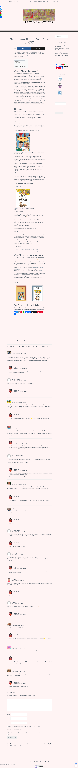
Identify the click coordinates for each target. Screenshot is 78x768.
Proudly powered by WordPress (34, 761)
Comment (9, 698)
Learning (33, 36)
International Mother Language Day (24, 55)
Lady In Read (16, 367)
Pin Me (17, 65)
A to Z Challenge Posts (36, 1)
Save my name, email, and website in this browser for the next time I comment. (24, 726)
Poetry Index (26, 1)
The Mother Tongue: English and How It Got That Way (27, 249)
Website (8, 722)
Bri (13, 647)
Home (10, 1)
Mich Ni (14, 579)
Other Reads (18, 62)
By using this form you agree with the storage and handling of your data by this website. (27, 732)
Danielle (14, 624)
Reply (25, 353)
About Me (54, 1)
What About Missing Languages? (20, 63)
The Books (16, 61)
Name (8, 714)
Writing (19, 1)
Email (8, 718)
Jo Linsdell (14, 482)
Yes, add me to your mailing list (14, 729)
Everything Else (47, 1)
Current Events (25, 36)
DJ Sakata (14, 400)
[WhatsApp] (1, 15)
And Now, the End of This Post (20, 66)
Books (14, 1)
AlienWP (47, 761)
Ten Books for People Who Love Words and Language (27, 251)
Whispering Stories (16, 379)
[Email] (1, 11)
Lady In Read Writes (39, 22)
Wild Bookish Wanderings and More (61, 55)
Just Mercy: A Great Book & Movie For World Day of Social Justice (18, 744)
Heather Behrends (16, 670)
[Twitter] (1, 9)
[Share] (1, 17)
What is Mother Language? (19, 59)
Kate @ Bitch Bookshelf (17, 455)
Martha (14, 352)
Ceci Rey (14, 602)
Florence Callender (16, 426)
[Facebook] (1, 7)
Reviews (39, 36)
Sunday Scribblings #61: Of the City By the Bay (41, 744)
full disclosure (24, 126)
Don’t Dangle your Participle (22, 187)
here (41, 270)
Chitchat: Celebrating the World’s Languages (23, 152)
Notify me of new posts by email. (15, 734)
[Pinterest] (1, 13)
